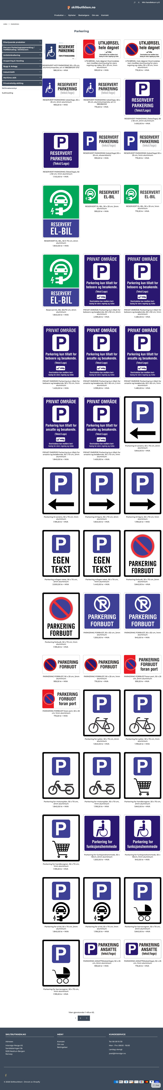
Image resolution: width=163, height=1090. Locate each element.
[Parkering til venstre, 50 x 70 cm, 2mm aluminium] (142, 419)
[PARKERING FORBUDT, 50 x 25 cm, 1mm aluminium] (102, 664)
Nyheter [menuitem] (72, 15)
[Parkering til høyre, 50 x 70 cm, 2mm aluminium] (102, 490)
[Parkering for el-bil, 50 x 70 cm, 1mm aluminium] (102, 900)
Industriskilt (9, 72)
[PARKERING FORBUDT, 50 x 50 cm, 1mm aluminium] (142, 611)
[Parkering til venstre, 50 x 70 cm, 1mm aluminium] (61, 490)
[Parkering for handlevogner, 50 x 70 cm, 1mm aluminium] (61, 838)
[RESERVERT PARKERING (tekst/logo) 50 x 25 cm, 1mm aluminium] (142, 141)
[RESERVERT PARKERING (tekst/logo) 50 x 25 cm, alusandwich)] (102, 141)
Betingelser (62, 1047)
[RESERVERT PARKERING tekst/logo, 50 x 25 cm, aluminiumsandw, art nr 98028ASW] (102, 87)
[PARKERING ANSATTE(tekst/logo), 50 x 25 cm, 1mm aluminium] (142, 949)
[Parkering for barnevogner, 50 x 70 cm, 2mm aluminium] (142, 900)
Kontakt (61, 1042)
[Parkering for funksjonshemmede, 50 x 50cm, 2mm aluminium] (102, 833)
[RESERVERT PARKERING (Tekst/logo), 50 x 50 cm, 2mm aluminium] (142, 97)
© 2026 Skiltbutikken (13, 1082)
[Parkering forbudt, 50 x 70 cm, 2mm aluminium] (142, 553)
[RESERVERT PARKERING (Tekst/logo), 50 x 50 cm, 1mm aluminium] (61, 150)
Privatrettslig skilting (13, 83)
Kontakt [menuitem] (105, 15)
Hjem (5, 24)
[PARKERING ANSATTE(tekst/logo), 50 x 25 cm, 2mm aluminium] (102, 949)
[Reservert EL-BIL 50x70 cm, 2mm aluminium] (61, 280)
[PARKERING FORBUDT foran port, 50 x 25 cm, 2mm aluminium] (142, 664)
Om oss (60, 1044)
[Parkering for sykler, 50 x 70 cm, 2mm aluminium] (102, 713)
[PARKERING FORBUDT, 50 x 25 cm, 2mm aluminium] (61, 664)
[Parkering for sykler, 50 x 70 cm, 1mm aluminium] (142, 713)
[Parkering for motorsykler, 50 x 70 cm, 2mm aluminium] (61, 775)
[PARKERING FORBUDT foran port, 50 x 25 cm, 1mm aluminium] (61, 699)
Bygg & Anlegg (10, 66)
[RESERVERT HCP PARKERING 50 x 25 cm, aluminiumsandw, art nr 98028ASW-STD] (61, 51)
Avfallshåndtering (11, 55)
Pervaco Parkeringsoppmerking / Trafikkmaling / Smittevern (18, 48)
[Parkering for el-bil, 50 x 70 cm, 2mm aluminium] (61, 900)
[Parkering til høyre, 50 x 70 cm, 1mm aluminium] (142, 490)
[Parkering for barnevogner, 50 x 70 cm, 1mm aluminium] (61, 963)
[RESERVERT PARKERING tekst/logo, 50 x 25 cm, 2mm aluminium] (61, 87)
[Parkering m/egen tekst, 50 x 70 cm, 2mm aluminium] (61, 553)
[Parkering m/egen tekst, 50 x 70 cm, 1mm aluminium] (102, 553)
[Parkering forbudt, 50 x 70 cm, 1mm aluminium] (61, 616)
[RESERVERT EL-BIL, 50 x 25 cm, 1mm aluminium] (142, 194)
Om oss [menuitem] (95, 15)
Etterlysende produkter (14, 42)
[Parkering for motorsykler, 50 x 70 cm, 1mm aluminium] (102, 775)
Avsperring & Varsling (13, 61)
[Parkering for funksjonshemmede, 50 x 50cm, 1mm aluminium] (142, 833)
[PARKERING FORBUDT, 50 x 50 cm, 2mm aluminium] (102, 611)
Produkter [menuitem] (59, 15)
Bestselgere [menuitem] (83, 15)
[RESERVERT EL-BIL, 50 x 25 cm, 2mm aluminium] (102, 194)
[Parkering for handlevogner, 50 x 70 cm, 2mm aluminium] (142, 775)
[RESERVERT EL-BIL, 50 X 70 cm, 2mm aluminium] (61, 211)
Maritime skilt (9, 78)
